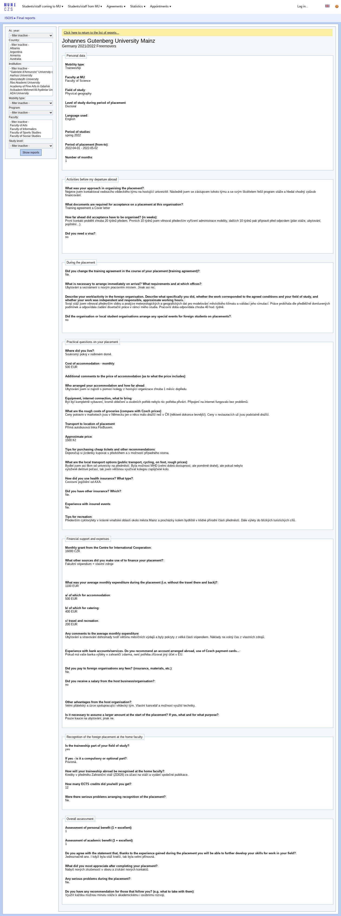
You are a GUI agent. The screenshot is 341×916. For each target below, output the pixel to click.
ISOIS (9, 18)
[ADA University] (31, 93)
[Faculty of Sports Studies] (31, 132)
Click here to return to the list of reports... (91, 32)
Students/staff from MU (84, 6)
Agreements (115, 6)
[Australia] (31, 59)
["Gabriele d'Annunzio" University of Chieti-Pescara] (31, 72)
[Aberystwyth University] (31, 79)
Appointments (159, 6)
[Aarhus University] (31, 75)
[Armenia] (31, 55)
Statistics (136, 6)
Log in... (302, 6)
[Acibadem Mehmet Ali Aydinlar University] (31, 90)
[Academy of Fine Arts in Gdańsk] (31, 86)
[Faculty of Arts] (31, 125)
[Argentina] (31, 52)
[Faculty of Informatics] (31, 129)
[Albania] (31, 48)
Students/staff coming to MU (41, 6)
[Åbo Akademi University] (31, 83)
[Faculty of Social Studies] (31, 136)
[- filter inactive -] (31, 45)
